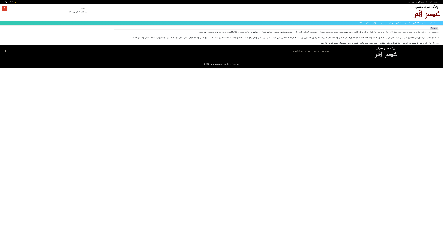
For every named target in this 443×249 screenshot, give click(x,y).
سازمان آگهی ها (420, 2)
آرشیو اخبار (411, 2)
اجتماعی (407, 23)
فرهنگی (398, 23)
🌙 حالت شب (12, 2)
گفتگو (367, 23)
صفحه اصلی (434, 23)
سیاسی (424, 23)
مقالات (360, 23)
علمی (382, 23)
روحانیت (390, 23)
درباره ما (436, 2)
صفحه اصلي (325, 51)
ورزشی (375, 23)
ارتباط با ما (429, 2)
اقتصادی (416, 23)
